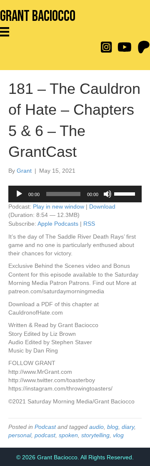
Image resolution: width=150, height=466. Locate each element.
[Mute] (107, 194)
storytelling (95, 435)
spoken (68, 435)
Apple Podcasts (58, 223)
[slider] (126, 193)
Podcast (45, 426)
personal (19, 435)
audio (96, 426)
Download (102, 206)
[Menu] (7, 31)
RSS (89, 223)
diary (128, 426)
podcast (45, 435)
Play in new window (58, 206)
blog (112, 426)
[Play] (19, 194)
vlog (118, 435)
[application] (75, 194)
